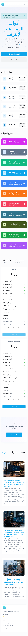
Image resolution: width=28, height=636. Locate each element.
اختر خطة (14, 334)
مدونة (4, 620)
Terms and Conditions (9, 625)
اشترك (15, 59)
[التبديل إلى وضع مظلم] (3, 617)
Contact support (9, 623)
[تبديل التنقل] (25, 4)
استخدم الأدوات (15, 54)
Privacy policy (6, 628)
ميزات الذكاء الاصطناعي (14, 327)
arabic (7, 614)
